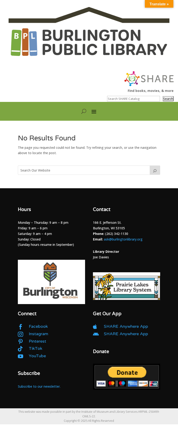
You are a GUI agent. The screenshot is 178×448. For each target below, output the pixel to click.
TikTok (35, 348)
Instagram (38, 333)
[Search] (155, 170)
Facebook (38, 326)
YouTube (37, 355)
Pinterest (37, 341)
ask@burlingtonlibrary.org (123, 239)
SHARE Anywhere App (126, 326)
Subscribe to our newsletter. (39, 386)
